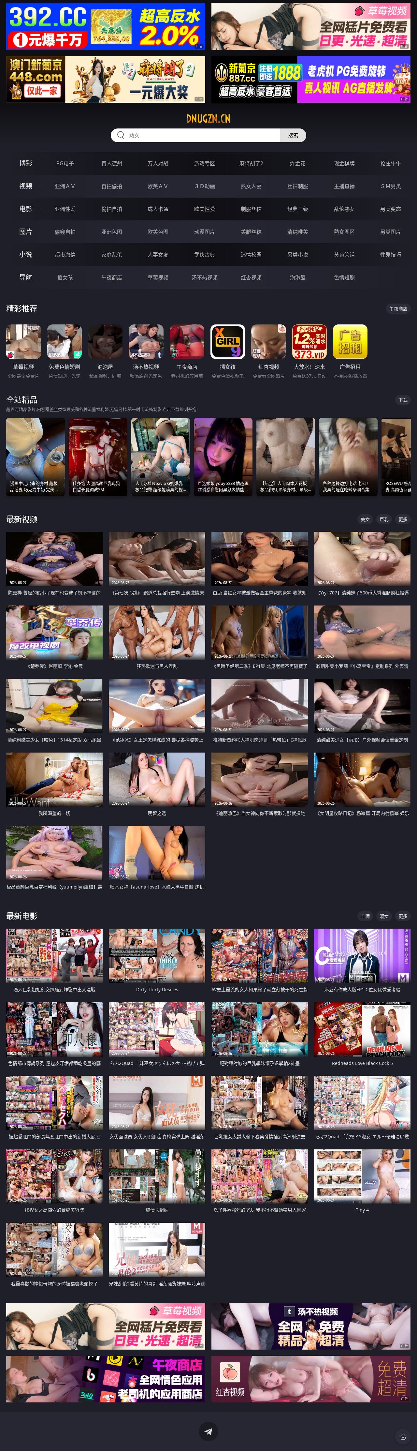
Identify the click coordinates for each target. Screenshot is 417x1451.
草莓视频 (158, 277)
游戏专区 (204, 163)
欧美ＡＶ (158, 186)
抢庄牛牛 (390, 163)
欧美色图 (158, 231)
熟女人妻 (251, 186)
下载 (403, 400)
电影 (25, 208)
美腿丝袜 (251, 231)
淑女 (384, 916)
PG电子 (65, 163)
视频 (25, 186)
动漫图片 (204, 231)
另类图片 (390, 231)
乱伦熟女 (344, 209)
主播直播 (344, 186)
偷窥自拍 (65, 231)
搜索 (293, 135)
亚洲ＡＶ (65, 186)
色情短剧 (344, 277)
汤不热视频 (205, 277)
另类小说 (297, 254)
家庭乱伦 (111, 254)
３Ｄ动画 (204, 186)
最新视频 (21, 519)
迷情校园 (251, 254)
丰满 (365, 916)
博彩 (25, 163)
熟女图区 (344, 231)
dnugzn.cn (208, 118)
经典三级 (297, 209)
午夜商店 (111, 277)
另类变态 (390, 209)
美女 (365, 519)
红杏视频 (251, 277)
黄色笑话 (344, 254)
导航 (25, 277)
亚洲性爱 (65, 209)
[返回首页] (403, 1436)
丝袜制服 (297, 186)
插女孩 (65, 277)
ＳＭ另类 (390, 186)
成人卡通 (158, 209)
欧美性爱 (204, 209)
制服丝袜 (251, 209)
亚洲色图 (111, 231)
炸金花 (298, 163)
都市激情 (65, 254)
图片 (25, 231)
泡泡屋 (298, 277)
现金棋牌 (344, 163)
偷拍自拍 (111, 209)
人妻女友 (158, 254)
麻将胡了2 (251, 163)
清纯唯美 (297, 231)
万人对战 (158, 163)
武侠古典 (204, 254)
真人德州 (111, 163)
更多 (403, 519)
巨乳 (384, 519)
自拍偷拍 (111, 186)
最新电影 (21, 915)
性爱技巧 (390, 254)
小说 (25, 254)
